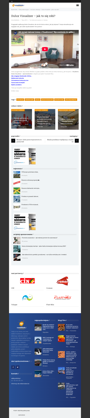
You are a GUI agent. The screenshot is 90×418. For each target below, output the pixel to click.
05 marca (45, 366)
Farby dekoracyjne (24, 9)
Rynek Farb (14, 9)
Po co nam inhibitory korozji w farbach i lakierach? (72, 326)
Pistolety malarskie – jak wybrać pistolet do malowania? (39, 238)
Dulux (38, 99)
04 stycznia (73, 362)
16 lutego (72, 346)
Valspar (14, 305)
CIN (12, 288)
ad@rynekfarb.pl (15, 378)
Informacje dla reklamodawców (20, 383)
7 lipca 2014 (24, 20)
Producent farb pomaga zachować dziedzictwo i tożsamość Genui (44, 120)
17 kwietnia (25, 249)
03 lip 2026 (40, 126)
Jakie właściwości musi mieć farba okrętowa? (48, 350)
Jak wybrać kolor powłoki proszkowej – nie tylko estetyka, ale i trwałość (44, 254)
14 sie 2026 (17, 125)
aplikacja (20, 99)
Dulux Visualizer (47, 99)
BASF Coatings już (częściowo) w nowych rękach (48, 339)
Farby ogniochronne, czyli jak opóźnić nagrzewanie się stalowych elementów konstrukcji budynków (72, 389)
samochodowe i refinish (66, 110)
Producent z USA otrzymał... (30, 204)
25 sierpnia (24, 183)
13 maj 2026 (64, 126)
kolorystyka (59, 99)
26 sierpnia (24, 175)
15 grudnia (72, 397)
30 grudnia (45, 332)
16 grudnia (69, 378)
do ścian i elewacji (35, 9)
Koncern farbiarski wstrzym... (31, 188)
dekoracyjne (29, 99)
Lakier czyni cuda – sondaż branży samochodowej (68, 121)
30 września (46, 375)
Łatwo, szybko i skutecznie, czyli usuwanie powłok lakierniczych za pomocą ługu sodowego (71, 356)
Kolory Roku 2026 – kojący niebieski (48, 372)
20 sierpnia (24, 208)
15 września (73, 330)
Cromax (49, 288)
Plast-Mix (50, 305)
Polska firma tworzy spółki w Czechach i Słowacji (49, 361)
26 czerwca (25, 241)
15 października (47, 343)
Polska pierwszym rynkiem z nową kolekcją (21, 120)
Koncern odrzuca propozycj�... (31, 180)
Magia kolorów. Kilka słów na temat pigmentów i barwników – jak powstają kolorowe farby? (72, 340)
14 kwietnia (25, 258)
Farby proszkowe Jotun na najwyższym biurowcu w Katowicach (71, 371)
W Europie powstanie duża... (30, 172)
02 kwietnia (46, 354)
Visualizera (75, 71)
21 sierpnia (24, 200)
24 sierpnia (24, 191)
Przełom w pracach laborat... (30, 196)
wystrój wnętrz (71, 99)
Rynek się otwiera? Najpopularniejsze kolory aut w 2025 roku (48, 327)
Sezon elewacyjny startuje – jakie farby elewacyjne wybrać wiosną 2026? (44, 246)
